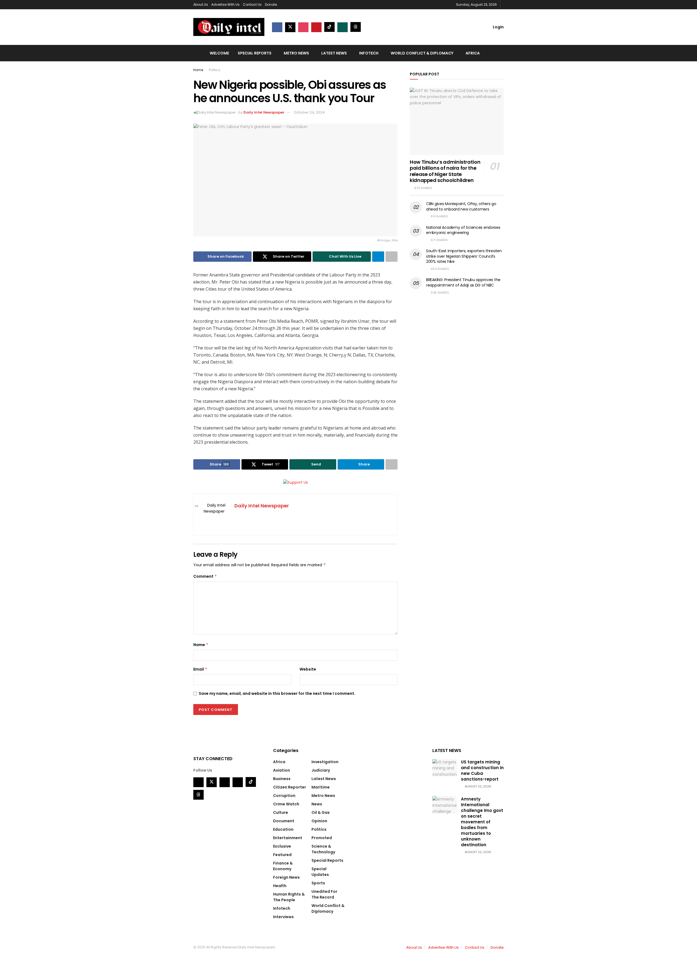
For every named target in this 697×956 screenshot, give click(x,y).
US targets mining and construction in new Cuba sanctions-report (482, 770)
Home (198, 70)
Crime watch (286, 804)
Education (283, 829)
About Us (200, 4)
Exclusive (282, 846)
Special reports (254, 53)
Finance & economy (283, 866)
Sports (318, 883)
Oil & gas (320, 812)
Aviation (281, 770)
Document (283, 821)
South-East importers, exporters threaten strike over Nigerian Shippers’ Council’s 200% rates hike (464, 256)
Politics (214, 70)
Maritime (320, 787)
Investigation (324, 762)
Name (201, 644)
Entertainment (287, 838)
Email (200, 669)
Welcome (219, 53)
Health (279, 885)
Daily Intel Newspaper (264, 112)
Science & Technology (323, 849)
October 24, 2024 (309, 112)
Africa (473, 53)
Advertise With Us (225, 4)
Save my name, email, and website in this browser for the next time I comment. (277, 693)
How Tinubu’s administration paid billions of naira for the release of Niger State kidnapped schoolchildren (445, 171)
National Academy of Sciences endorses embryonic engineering (463, 230)
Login (498, 27)
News (316, 804)
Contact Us (252, 4)
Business (282, 778)
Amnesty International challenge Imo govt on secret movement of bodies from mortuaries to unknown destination (482, 822)
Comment (205, 576)
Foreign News (286, 877)
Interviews (283, 917)
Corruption (284, 795)
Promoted (321, 838)
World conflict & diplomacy (422, 53)
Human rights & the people (289, 897)
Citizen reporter (289, 787)
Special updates (320, 871)
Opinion (319, 821)
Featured (282, 854)
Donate (271, 4)
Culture (280, 812)
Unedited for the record (324, 894)
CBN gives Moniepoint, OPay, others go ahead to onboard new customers (461, 206)
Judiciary (320, 770)
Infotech (368, 53)
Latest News (334, 53)
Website (307, 669)
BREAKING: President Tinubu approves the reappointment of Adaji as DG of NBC (463, 282)
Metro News (296, 53)
